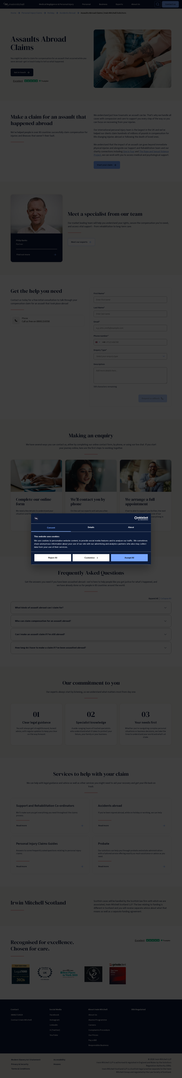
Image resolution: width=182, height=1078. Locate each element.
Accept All (129, 557)
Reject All (52, 557)
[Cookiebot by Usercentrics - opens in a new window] (136, 518)
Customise (89, 557)
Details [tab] (91, 527)
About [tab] (131, 527)
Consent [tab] (51, 528)
